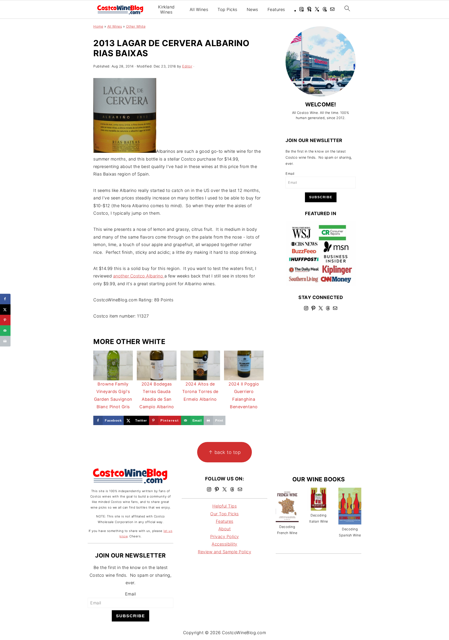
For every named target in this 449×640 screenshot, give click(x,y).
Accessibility (224, 544)
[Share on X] (5, 309)
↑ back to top (224, 452)
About (224, 528)
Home (98, 26)
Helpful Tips (224, 506)
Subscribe (320, 197)
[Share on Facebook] (5, 299)
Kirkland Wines (166, 9)
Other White (136, 26)
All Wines (199, 9)
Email (290, 174)
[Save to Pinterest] (5, 320)
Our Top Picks (224, 513)
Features (276, 9)
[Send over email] (5, 330)
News (252, 9)
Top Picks (227, 9)
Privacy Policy (224, 536)
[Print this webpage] (5, 341)
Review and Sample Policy (224, 551)
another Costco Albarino (138, 275)
